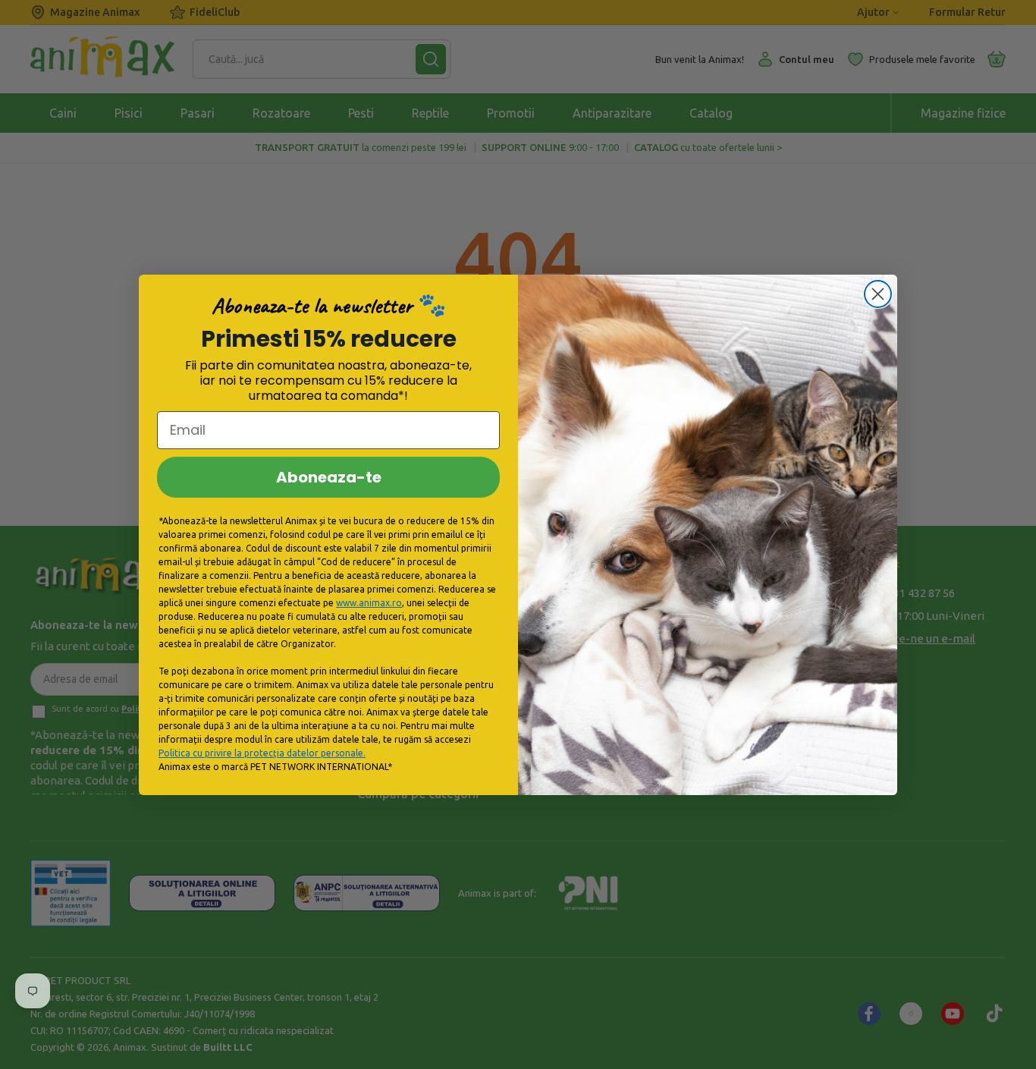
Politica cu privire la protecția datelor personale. (262, 753)
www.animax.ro (369, 603)
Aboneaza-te (328, 477)
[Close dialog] (878, 294)
